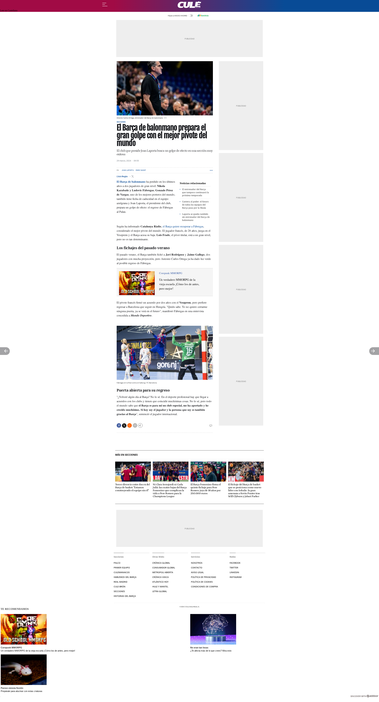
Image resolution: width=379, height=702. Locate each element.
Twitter (234, 567)
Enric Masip (141, 170)
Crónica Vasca (160, 577)
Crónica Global (161, 562)
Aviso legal (197, 572)
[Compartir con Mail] (135, 425)
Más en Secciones (126, 454)
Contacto (196, 567)
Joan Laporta (128, 170)
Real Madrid (120, 581)
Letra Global (159, 591)
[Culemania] (189, 4)
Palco (117, 562)
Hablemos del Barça (125, 577)
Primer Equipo (122, 567)
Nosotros (196, 562)
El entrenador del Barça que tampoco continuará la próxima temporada (195, 192)
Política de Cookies (202, 581)
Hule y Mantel (160, 586)
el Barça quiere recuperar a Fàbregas (183, 226)
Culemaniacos (122, 572)
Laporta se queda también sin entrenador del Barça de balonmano (196, 217)
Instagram (236, 577)
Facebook (235, 562)
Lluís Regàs (122, 176)
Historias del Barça (125, 596)
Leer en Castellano (8, 10)
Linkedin (234, 572)
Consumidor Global (163, 567)
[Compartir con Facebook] (119, 425)
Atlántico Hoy (160, 581)
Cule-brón (119, 586)
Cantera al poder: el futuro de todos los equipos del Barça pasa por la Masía (195, 204)
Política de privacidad (203, 577)
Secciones (121, 122)
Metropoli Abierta (162, 572)
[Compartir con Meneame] (129, 425)
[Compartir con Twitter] (124, 425)
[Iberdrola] (203, 15)
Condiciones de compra (204, 586)
